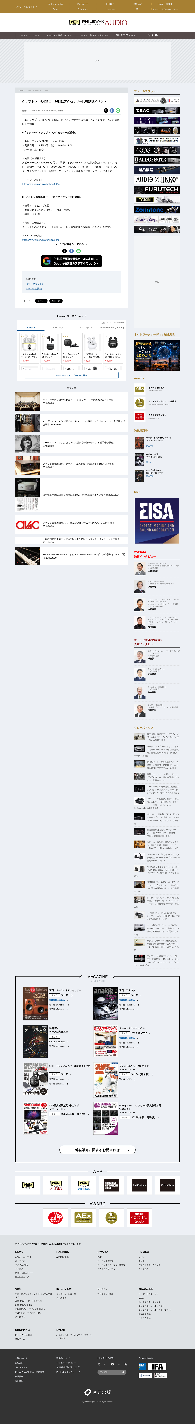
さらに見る (144, 1268)
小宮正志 (152, 586)
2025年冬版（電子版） (73, 1114)
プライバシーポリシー (66, 1362)
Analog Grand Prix (154, 418)
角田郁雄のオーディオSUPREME (30, 1308)
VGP (100, 1256)
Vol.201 (65, 995)
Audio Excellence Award (155, 390)
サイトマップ (21, 1367)
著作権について (63, 1358)
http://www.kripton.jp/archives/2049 (41, 240)
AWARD (103, 1252)
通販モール (20, 1338)
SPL (138, 9)
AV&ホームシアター (24, 1256)
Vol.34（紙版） (126, 1079)
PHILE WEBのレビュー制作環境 (29, 1371)
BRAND (102, 1289)
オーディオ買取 (165, 9)
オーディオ (20, 1260)
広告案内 (19, 1362)
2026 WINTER (139, 1033)
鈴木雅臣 (152, 692)
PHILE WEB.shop (57, 1041)
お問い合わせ (21, 1358)
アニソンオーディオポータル (28, 1312)
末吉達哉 (152, 674)
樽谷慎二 (152, 658)
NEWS (19, 1252)
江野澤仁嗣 (153, 570)
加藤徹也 (152, 710)
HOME (21, 90)
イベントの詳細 (34, 288)
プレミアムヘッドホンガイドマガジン (155, 1309)
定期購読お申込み (57, 1000)
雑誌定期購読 (145, 1313)
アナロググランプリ (106, 1268)
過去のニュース (22, 1276)
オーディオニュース (42, 90)
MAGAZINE (97, 976)
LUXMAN (137, 4)
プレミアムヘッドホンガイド (151, 1305)
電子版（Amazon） (57, 1004)
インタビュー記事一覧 (66, 1293)
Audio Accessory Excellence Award (158, 404)
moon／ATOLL (165, 4)
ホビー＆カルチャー (24, 1272)
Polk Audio (83, 9)
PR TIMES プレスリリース (68, 1371)
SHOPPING (22, 1330)
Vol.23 (64, 1074)
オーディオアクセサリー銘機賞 (111, 1264)
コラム (142, 1260)
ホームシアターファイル (149, 1301)
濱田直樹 (152, 627)
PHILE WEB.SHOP (23, 1334)
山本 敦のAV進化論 (23, 1304)
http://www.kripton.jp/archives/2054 (41, 184)
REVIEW (144, 1252)
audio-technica (55, 4)
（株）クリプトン (35, 283)
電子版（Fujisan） (57, 1009)
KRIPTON (56, 300)
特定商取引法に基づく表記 (68, 1367)
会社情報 (19, 1376)
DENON (110, 4)
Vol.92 (134, 995)
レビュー (143, 1256)
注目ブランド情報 (105, 1293)
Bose (55, 9)
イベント (41, 300)
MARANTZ (83, 4)
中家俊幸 (152, 609)
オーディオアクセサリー (149, 1293)
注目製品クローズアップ (149, 1264)
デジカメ (19, 1268)
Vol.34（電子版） (141, 1074)
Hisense (110, 9)
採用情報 (19, 1380)
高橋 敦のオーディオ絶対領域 (28, 1300)
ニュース (29, 90)
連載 (18, 1289)
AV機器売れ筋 (62, 1256)
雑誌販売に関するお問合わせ (97, 1149)
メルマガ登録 (145, 1317)
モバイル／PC (21, 1264)
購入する (150, 445)
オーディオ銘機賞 (105, 1260)
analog (141, 1297)
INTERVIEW (64, 1289)
